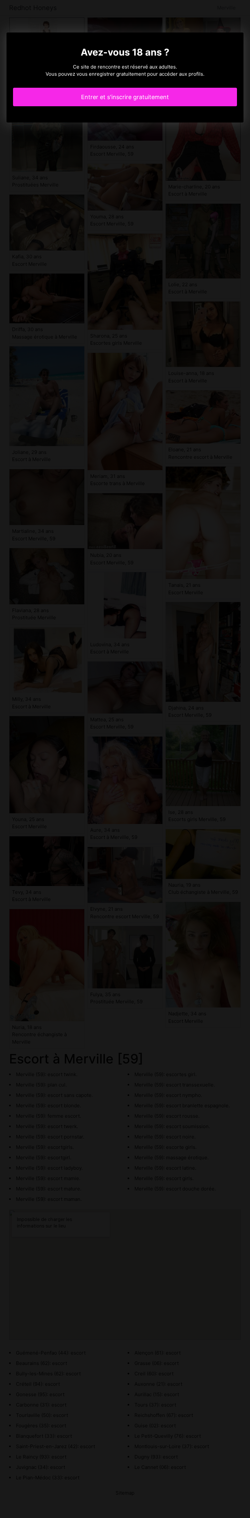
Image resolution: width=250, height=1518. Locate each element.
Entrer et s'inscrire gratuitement (125, 97)
